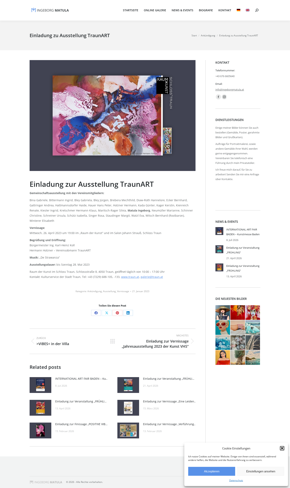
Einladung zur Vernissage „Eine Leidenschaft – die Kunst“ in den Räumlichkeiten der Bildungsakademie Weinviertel (169, 401)
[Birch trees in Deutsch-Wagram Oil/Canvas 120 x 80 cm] (252, 342)
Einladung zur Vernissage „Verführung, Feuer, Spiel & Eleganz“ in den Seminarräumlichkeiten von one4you (169, 424)
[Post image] (40, 385)
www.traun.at (130, 277)
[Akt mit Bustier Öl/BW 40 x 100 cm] (237, 327)
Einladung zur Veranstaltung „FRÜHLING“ (169, 378)
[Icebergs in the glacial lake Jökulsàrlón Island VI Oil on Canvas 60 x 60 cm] (252, 327)
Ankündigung (94, 291)
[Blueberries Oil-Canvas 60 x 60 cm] (237, 342)
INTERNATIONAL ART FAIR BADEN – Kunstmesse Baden (82, 378)
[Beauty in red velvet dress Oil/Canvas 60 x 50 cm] (222, 357)
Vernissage (123, 291)
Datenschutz (236, 480)
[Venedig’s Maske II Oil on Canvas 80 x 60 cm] (252, 312)
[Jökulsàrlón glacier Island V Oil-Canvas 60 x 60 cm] (222, 342)
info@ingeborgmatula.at (229, 89)
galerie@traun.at (152, 277)
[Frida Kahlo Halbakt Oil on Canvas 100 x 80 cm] (237, 312)
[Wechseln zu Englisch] (247, 10)
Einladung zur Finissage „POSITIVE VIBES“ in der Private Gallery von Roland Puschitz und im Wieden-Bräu (82, 424)
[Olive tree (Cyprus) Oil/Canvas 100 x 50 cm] (237, 357)
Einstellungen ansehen (260, 471)
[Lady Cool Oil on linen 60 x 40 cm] (222, 327)
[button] (282, 448)
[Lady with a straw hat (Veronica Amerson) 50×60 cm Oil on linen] (222, 312)
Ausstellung (109, 291)
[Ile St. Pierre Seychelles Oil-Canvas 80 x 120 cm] (252, 357)
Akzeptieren (211, 471)
